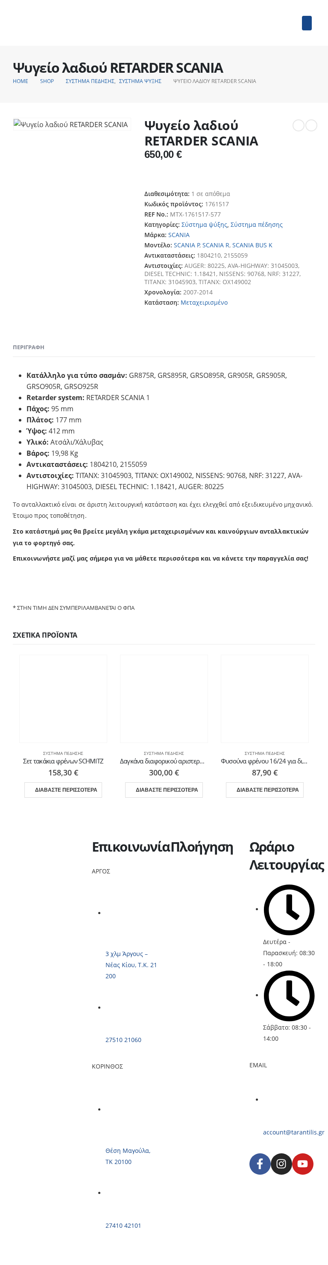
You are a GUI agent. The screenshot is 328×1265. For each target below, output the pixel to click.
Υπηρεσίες (185, 881)
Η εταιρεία (185, 871)
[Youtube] (302, 1164)
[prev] (299, 125)
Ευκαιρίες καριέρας (198, 912)
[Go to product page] (63, 698)
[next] (311, 125)
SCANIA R (215, 245)
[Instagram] (281, 1164)
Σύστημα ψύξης (204, 224)
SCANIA (179, 235)
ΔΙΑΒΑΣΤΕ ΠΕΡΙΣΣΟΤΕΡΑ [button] (66, 790)
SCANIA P (187, 245)
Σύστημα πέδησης (257, 224)
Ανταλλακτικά (189, 901)
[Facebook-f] (260, 1164)
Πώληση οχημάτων (197, 891)
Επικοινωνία (188, 922)
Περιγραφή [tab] (28, 347)
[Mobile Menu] (307, 23)
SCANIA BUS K (252, 245)
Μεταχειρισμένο (204, 302)
